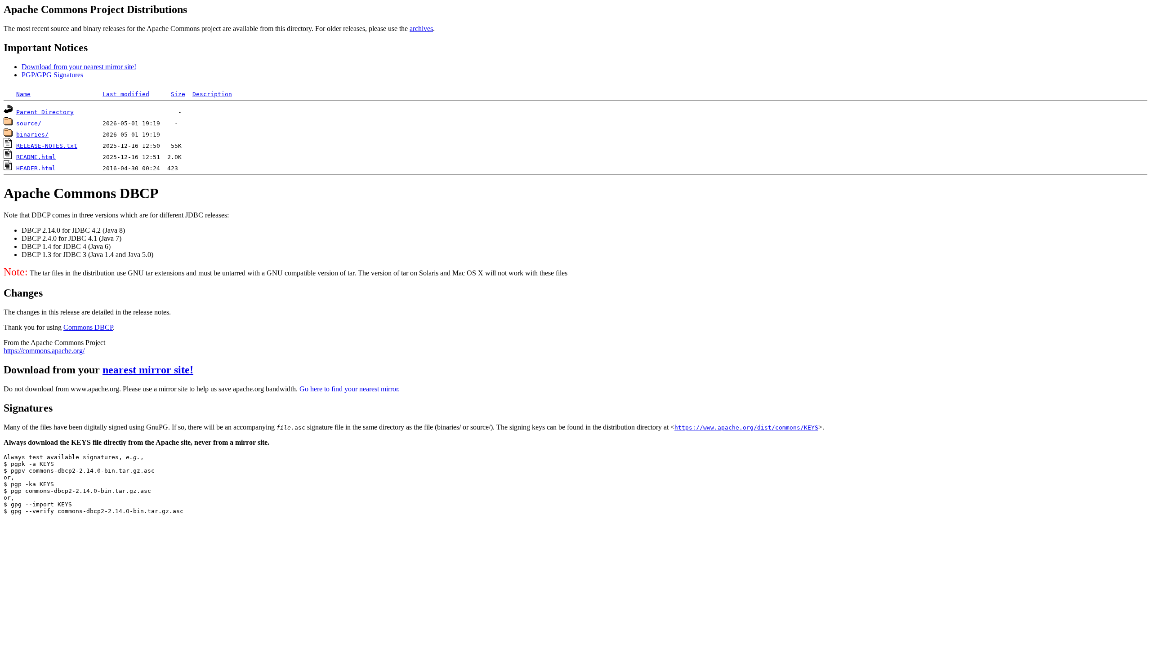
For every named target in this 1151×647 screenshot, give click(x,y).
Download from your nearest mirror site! (79, 67)
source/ (28, 123)
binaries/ (32, 134)
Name (23, 94)
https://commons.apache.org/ (44, 351)
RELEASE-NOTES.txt (46, 145)
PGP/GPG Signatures (52, 75)
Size (178, 94)
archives (421, 28)
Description (212, 94)
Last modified (126, 94)
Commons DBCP (88, 327)
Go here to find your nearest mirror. (349, 389)
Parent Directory (45, 112)
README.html (36, 157)
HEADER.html (36, 168)
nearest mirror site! (148, 370)
